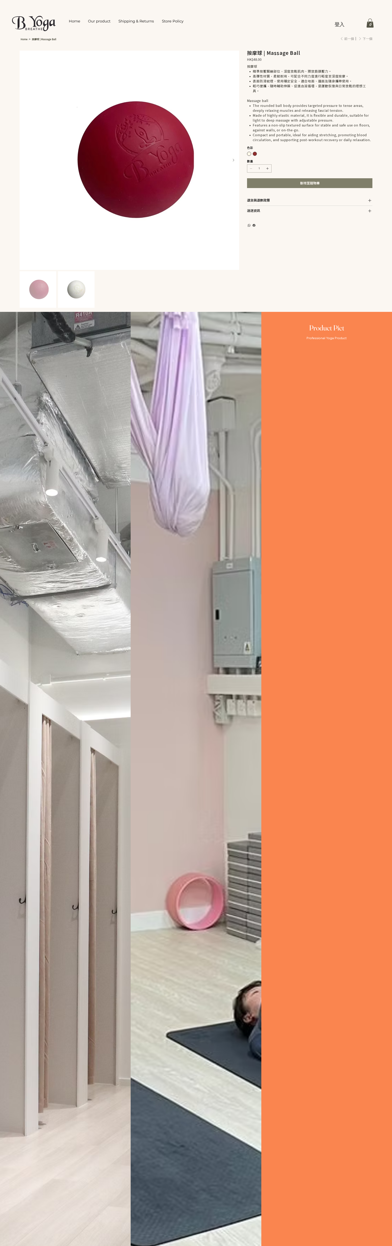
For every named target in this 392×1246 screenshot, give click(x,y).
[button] (370, 23)
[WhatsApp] (249, 225)
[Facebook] (254, 225)
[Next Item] (233, 160)
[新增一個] (267, 168)
